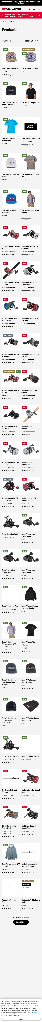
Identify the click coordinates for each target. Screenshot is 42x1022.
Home (4, 21)
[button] (3, 15)
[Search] (29, 9)
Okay (21, 1019)
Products (11, 21)
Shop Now (32, 15)
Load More (21, 922)
